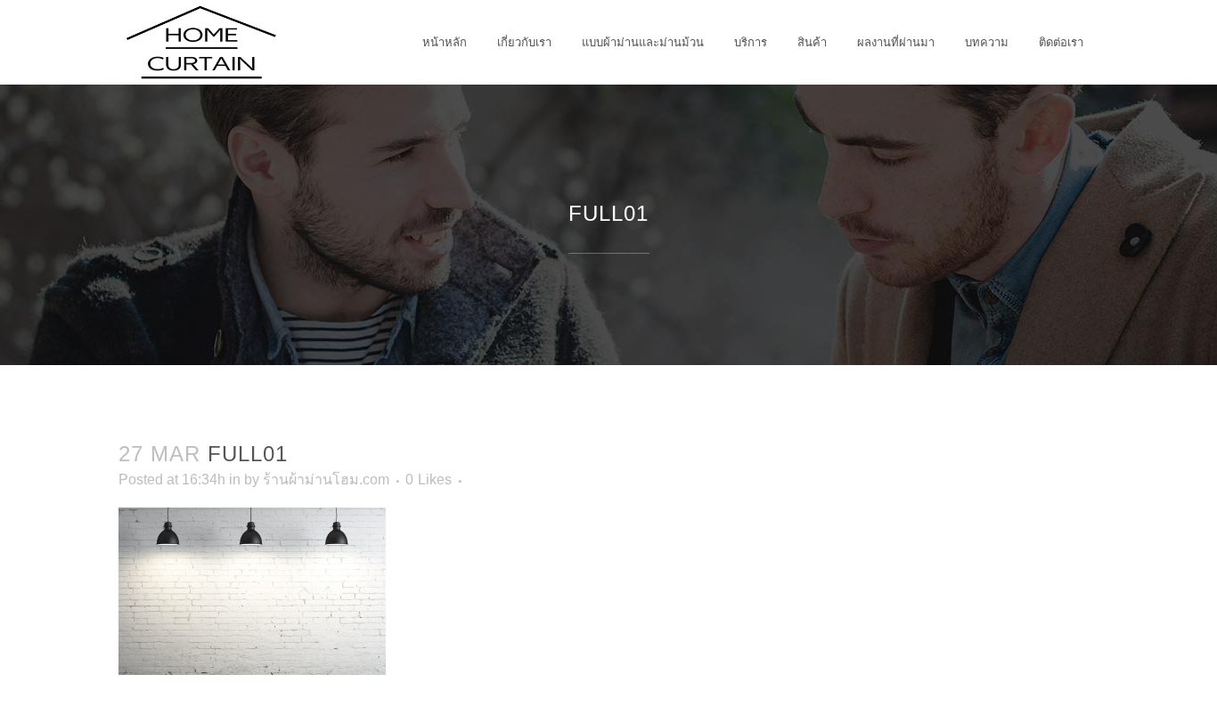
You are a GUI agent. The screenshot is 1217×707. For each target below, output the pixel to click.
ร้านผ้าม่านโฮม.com (326, 479)
